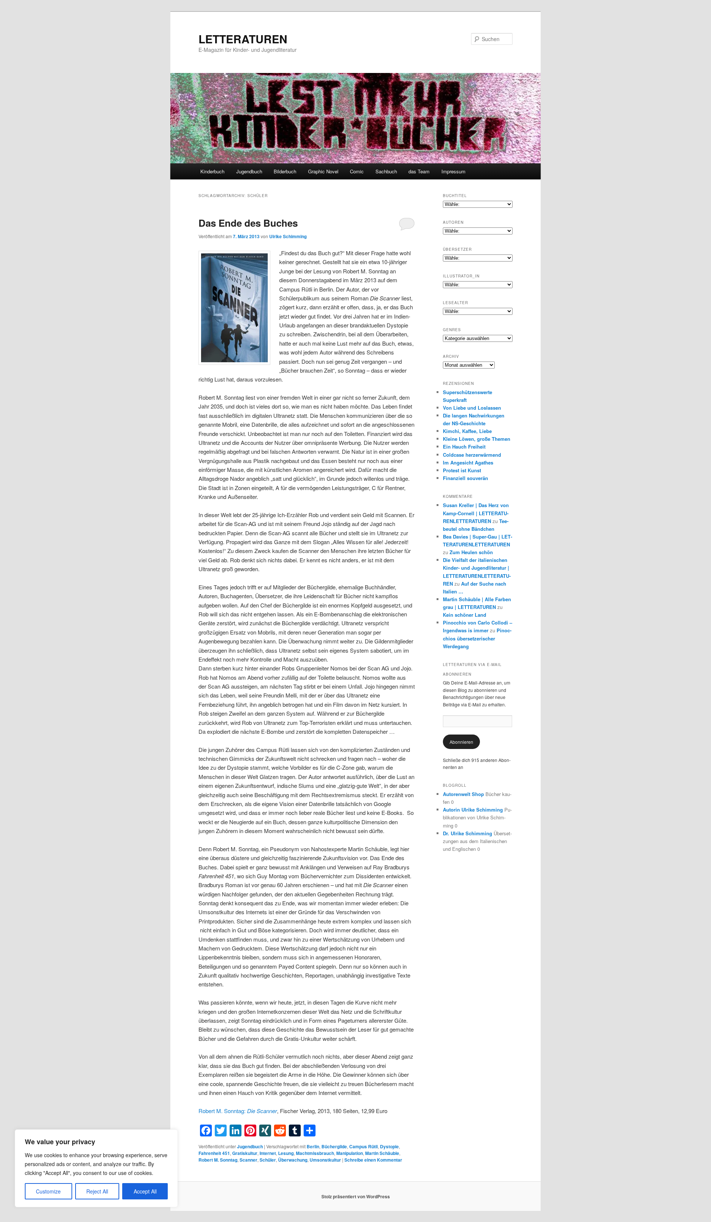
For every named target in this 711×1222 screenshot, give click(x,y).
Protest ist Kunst (462, 470)
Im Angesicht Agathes (468, 462)
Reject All (97, 1191)
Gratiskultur (244, 1153)
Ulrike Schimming (288, 236)
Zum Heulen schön (471, 552)
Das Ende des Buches (248, 223)
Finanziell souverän (465, 478)
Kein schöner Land (464, 614)
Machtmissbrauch (315, 1153)
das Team (419, 171)
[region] (96, 1168)
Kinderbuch (212, 171)
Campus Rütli (363, 1146)
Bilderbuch (285, 171)
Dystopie (389, 1146)
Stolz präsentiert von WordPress (355, 1196)
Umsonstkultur (325, 1159)
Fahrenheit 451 (214, 1153)
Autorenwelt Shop (463, 794)
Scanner (248, 1159)
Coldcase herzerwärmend (472, 454)
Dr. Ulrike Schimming (467, 833)
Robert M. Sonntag (217, 1159)
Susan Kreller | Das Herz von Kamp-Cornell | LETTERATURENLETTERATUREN (476, 513)
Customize (48, 1191)
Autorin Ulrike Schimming (473, 809)
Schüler (268, 1159)
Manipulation (349, 1153)
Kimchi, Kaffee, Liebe (467, 430)
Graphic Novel (323, 171)
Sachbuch (386, 171)
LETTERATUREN (242, 39)
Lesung (286, 1153)
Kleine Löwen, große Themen (476, 438)
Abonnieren (461, 742)
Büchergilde (334, 1146)
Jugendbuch (249, 171)
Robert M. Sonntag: (237, 1111)
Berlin (313, 1146)
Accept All (145, 1191)
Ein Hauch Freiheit (464, 446)
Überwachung (292, 1159)
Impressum (453, 171)
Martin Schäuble (382, 1153)
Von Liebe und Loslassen (472, 407)
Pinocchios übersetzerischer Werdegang (477, 638)
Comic (357, 171)
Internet (268, 1153)
